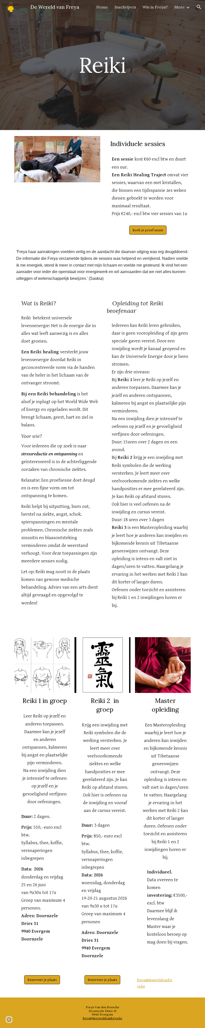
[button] (199, 7)
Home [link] (102, 7)
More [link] (179, 7)
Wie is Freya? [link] (155, 7)
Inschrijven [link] (125, 7)
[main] (102, 65)
